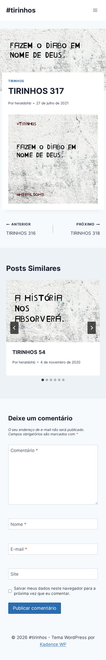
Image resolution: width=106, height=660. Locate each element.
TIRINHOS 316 (21, 229)
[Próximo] (91, 328)
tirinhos (16, 81)
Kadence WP (53, 644)
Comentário (24, 450)
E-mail (19, 549)
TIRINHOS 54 (29, 352)
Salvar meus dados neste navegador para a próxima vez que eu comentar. (55, 591)
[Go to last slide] (14, 328)
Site (15, 574)
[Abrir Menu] (95, 10)
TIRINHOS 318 (85, 229)
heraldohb (23, 103)
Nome (18, 524)
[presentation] (53, 311)
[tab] (42, 380)
